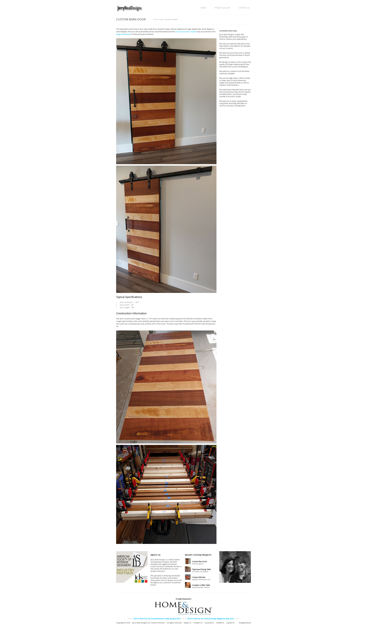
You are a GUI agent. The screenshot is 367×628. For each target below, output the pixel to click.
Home (203, 7)
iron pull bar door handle (185, 31)
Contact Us (244, 7)
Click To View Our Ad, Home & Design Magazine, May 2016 (210, 618)
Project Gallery (222, 7)
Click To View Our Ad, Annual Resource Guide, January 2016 (156, 618)
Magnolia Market (123, 34)
